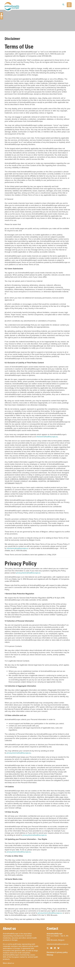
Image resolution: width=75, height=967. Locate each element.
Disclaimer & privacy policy (57, 952)
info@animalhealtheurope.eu (47, 436)
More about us (8, 963)
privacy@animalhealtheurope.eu (28, 573)
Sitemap (50, 955)
